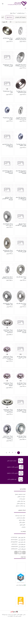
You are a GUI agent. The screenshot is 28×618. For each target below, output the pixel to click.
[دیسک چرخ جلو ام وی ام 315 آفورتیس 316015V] (21, 163)
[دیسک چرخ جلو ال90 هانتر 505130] (21, 137)
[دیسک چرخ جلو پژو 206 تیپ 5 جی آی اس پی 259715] (7, 429)
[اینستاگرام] (23, 552)
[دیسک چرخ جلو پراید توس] (21, 270)
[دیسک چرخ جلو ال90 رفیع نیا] (7, 110)
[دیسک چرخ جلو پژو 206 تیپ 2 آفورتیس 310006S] (21, 323)
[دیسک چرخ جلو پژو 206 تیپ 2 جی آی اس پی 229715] (7, 349)
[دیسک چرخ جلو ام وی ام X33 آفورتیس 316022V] (21, 190)
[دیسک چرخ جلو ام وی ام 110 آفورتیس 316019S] (7, 137)
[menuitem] (20, 17)
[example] (19, 552)
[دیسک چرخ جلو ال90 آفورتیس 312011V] (7, 57)
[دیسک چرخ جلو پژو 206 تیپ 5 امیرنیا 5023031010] (7, 402)
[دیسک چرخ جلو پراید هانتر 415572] (7, 296)
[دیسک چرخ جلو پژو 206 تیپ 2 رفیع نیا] (21, 376)
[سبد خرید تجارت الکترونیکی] (2, 3)
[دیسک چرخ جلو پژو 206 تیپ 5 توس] (21, 429)
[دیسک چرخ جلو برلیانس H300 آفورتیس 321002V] (21, 216)
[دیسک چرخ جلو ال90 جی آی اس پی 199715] (21, 110)
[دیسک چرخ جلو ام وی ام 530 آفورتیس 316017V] (7, 163)
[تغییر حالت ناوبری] (25, 8)
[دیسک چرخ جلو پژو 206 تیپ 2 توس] (21, 349)
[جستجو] (10, 22)
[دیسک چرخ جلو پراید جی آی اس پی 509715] (7, 270)
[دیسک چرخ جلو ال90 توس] (7, 84)
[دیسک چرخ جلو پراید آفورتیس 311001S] (21, 243)
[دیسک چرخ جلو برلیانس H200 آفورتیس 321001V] (7, 190)
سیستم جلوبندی (20, 13)
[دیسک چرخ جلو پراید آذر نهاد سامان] (7, 216)
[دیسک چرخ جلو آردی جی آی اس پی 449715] (21, 31)
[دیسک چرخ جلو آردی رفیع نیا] (7, 31)
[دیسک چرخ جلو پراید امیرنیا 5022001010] (7, 243)
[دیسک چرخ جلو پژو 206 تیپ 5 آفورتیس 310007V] (21, 402)
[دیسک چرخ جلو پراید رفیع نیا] (21, 296)
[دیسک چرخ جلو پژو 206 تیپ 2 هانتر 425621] (7, 376)
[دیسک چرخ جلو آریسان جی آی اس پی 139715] (21, 57)
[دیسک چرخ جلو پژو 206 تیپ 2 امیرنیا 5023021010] (7, 323)
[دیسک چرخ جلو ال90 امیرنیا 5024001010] (21, 84)
